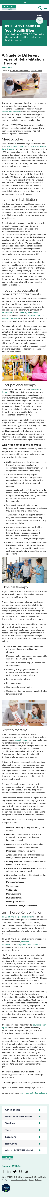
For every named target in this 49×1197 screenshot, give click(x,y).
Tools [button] (8, 1130)
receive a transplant (10, 318)
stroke (35, 313)
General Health (36, 71)
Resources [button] (11, 1143)
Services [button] (10, 1123)
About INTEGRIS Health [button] (18, 1116)
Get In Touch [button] (12, 1109)
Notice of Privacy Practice (19, 1180)
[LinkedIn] (9, 1171)
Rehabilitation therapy (11, 112)
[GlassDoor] (15, 1171)
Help (24, 2)
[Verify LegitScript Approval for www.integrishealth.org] (6, 1188)
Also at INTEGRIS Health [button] (19, 1150)
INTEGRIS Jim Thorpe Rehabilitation (17, 917)
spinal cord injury (34, 315)
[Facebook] (4, 1171)
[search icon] (41, 7)
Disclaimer (38, 1180)
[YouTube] (26, 1171)
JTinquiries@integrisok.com (34, 1093)
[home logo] (7, 8)
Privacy (31, 1180)
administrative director (15, 146)
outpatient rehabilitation (28, 944)
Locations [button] (10, 1136)
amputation (7, 313)
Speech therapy (21, 740)
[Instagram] (20, 1171)
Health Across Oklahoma (20, 71)
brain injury (25, 313)
